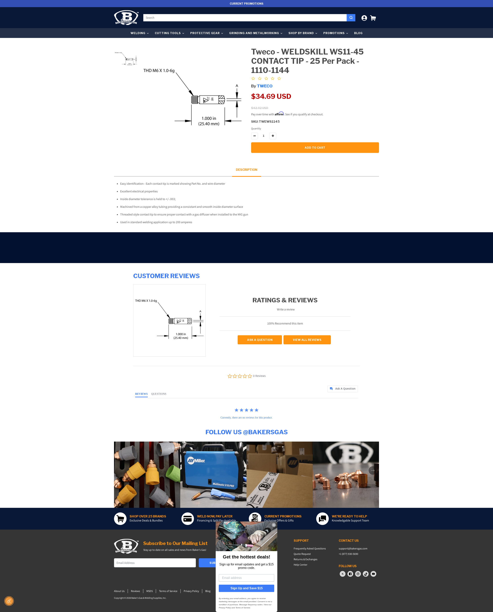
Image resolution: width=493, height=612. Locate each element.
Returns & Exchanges (305, 559)
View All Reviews (307, 339)
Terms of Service (168, 591)
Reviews (135, 591)
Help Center (300, 564)
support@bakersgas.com (353, 548)
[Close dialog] (274, 525)
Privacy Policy (191, 591)
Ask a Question (259, 339)
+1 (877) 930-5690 (348, 554)
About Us (119, 591)
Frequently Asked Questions (310, 548)
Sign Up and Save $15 (247, 588)
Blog (358, 33)
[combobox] (245, 17)
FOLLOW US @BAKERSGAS (246, 432)
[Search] (351, 17)
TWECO (264, 86)
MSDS (149, 591)
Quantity (256, 128)
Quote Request (302, 554)
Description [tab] (246, 170)
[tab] (343, 389)
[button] (373, 18)
